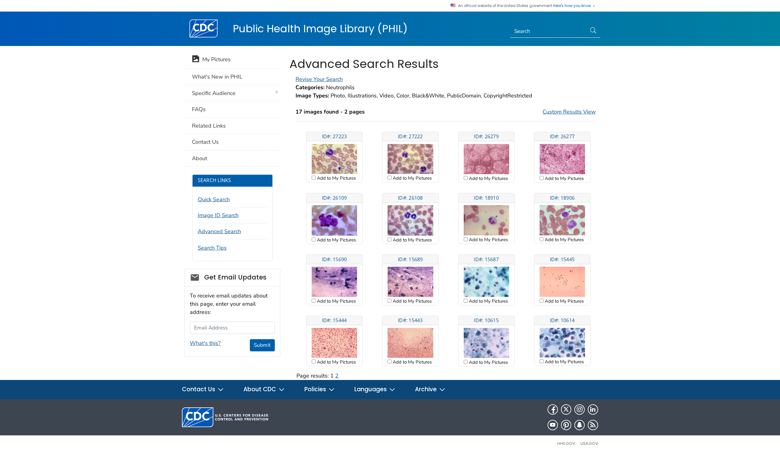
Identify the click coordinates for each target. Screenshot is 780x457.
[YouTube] (553, 425)
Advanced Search (219, 231)
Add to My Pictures (336, 178)
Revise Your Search (319, 79)
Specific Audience (214, 93)
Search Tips (212, 247)
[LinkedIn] (593, 409)
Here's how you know (572, 6)
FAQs (199, 109)
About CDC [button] (260, 389)
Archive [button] (426, 389)
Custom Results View (569, 111)
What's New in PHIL (217, 76)
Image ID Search (218, 215)
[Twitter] (566, 409)
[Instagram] (579, 409)
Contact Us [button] (199, 389)
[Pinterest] (566, 425)
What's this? (205, 343)
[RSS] (593, 425)
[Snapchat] (579, 425)
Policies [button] (316, 389)
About (199, 158)
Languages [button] (371, 389)
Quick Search (214, 199)
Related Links (209, 125)
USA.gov (589, 443)
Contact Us (205, 142)
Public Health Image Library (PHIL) (320, 28)
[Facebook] (553, 409)
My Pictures (215, 59)
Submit (262, 345)
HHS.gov (566, 443)
